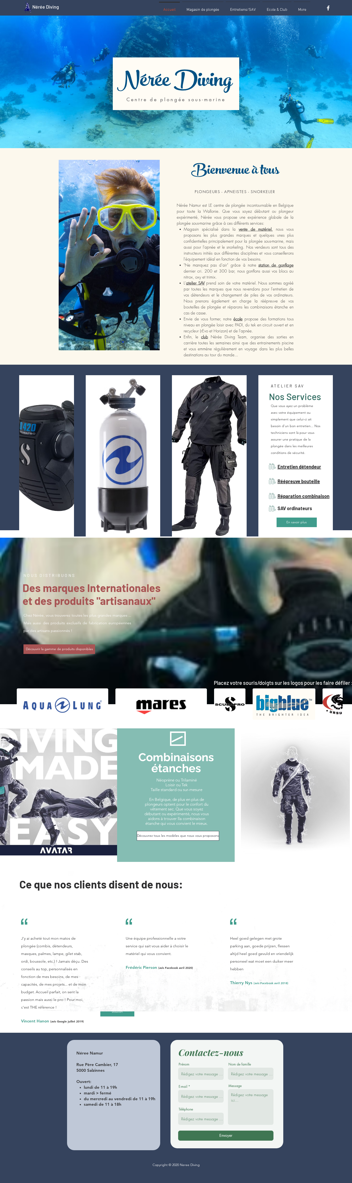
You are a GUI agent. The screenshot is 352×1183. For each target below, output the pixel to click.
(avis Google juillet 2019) (67, 1021)
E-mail (183, 1086)
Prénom (184, 1064)
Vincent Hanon (35, 1021)
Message (235, 1086)
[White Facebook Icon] (328, 8)
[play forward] (337, 704)
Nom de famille (239, 1064)
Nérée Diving (45, 7)
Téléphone (186, 1109)
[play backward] (23, 704)
